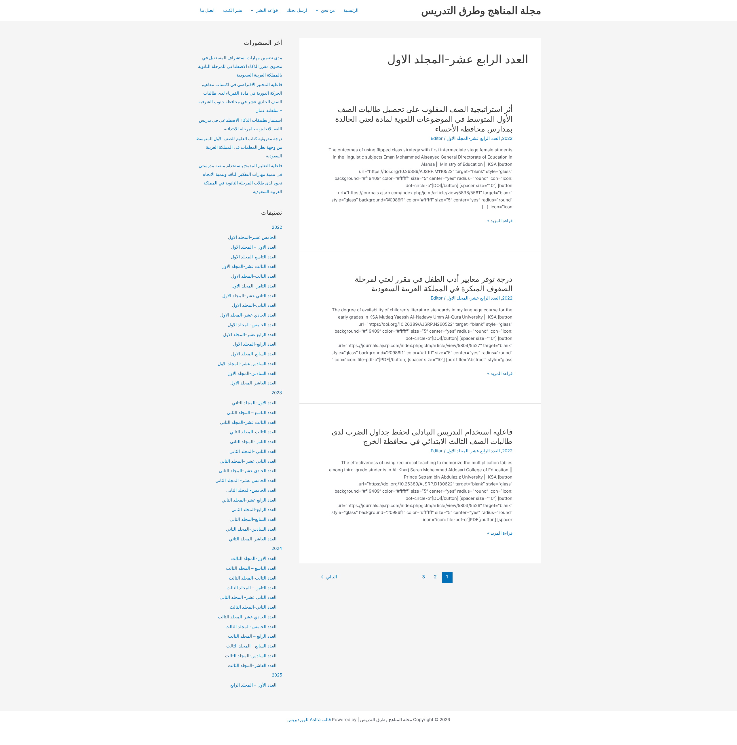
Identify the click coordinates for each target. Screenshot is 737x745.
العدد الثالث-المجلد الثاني (253, 432)
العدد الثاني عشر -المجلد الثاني (248, 461)
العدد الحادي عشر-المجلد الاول (248, 315)
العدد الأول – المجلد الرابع (253, 685)
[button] (318, 10)
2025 (277, 675)
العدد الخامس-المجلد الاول (252, 324)
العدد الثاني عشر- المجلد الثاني (248, 597)
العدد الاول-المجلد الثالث (253, 558)
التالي (329, 577)
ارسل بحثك (296, 10)
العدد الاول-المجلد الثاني (254, 402)
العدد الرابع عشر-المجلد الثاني (249, 500)
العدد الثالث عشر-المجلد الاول (248, 266)
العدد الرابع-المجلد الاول (254, 344)
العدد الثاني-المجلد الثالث (253, 607)
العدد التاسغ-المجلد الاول (253, 257)
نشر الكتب (232, 10)
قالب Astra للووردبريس (309, 719)
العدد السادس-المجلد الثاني (251, 529)
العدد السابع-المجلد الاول (253, 354)
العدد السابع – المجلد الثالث (251, 646)
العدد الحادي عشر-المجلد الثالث (247, 617)
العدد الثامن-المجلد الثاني (253, 441)
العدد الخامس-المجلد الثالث (250, 626)
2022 (507, 138)
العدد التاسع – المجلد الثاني (251, 412)
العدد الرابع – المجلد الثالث (252, 636)
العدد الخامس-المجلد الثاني (251, 490)
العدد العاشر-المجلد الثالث (252, 665)
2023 (276, 392)
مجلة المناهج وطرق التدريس (481, 10)
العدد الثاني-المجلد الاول (254, 305)
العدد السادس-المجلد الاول (251, 373)
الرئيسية (350, 10)
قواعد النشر (267, 10)
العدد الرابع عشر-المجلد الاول (473, 138)
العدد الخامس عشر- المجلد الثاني (245, 480)
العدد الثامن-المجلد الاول (253, 286)
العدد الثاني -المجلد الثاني (252, 451)
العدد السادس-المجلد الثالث (250, 655)
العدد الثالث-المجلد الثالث (252, 578)
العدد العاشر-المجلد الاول (253, 383)
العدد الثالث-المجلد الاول (253, 276)
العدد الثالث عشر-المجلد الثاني (248, 422)
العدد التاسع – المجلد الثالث (251, 568)
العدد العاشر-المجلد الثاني (252, 539)
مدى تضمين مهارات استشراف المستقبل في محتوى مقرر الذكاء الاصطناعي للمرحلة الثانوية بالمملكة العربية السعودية (240, 66)
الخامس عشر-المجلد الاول (252, 237)
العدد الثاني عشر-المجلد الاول (249, 295)
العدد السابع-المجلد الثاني (253, 519)
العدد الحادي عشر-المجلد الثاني (247, 470)
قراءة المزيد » (499, 220)
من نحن (328, 10)
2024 (276, 548)
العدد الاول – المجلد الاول (253, 247)
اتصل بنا (207, 10)
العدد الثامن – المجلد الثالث (251, 587)
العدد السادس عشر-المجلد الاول (247, 363)
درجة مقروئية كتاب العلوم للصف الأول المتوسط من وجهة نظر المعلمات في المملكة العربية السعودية (239, 147)
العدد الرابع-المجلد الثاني (253, 509)
